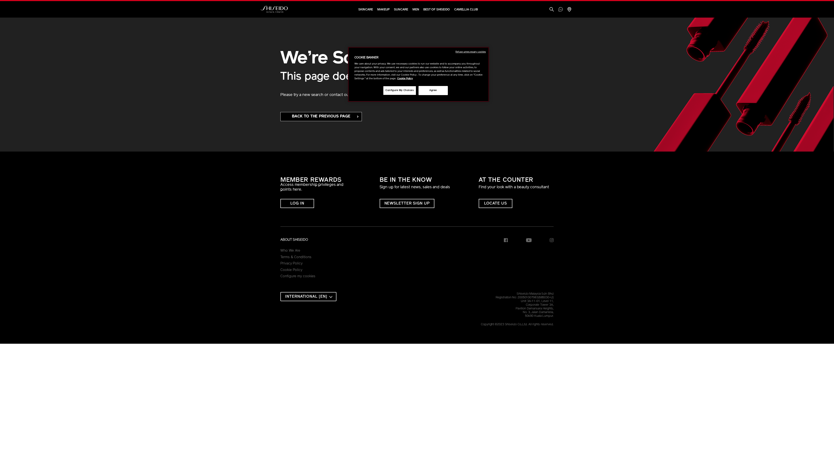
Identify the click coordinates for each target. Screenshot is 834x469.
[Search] (551, 10)
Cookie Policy (291, 270)
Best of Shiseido (436, 9)
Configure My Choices (400, 90)
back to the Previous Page (321, 117)
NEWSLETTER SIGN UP (407, 204)
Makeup (383, 9)
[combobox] (308, 296)
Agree (433, 90)
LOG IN (297, 204)
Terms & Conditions (295, 257)
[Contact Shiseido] (561, 10)
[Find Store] (569, 10)
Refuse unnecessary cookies (470, 52)
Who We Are (290, 251)
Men (415, 9)
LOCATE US (495, 204)
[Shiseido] (274, 9)
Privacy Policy (291, 263)
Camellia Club (466, 9)
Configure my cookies (297, 276)
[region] (418, 74)
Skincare (365, 9)
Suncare (401, 9)
